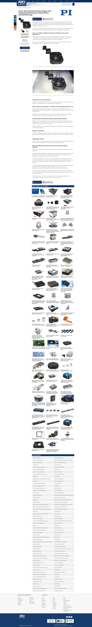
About (64, 597)
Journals (43, 607)
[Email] (15, 29)
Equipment (44, 600)
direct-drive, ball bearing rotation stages (55, 21)
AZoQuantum (31, 599)
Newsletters (65, 601)
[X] (15, 24)
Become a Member (66, 600)
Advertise (65, 604)
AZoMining (20, 604)
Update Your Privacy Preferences (26, 625)
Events (54, 600)
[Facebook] (15, 21)
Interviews (44, 604)
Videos (43, 601)
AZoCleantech (20, 600)
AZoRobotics (20, 599)
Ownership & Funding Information (67, 611)
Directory (43, 605)
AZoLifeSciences (32, 603)
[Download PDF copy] (15, 16)
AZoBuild (19, 603)
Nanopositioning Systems (27, 7)
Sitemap (54, 607)
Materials (54, 601)
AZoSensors (31, 597)
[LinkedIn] (15, 19)
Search (64, 599)
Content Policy (65, 608)
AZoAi (30, 600)
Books (54, 597)
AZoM (19, 597)
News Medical (31, 601)
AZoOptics (19, 601)
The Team (54, 608)
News (43, 597)
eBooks (54, 599)
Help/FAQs (54, 605)
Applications (55, 603)
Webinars (43, 603)
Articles (43, 599)
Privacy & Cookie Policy (67, 607)
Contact (64, 603)
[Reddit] (15, 26)
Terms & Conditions (66, 605)
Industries (54, 604)
